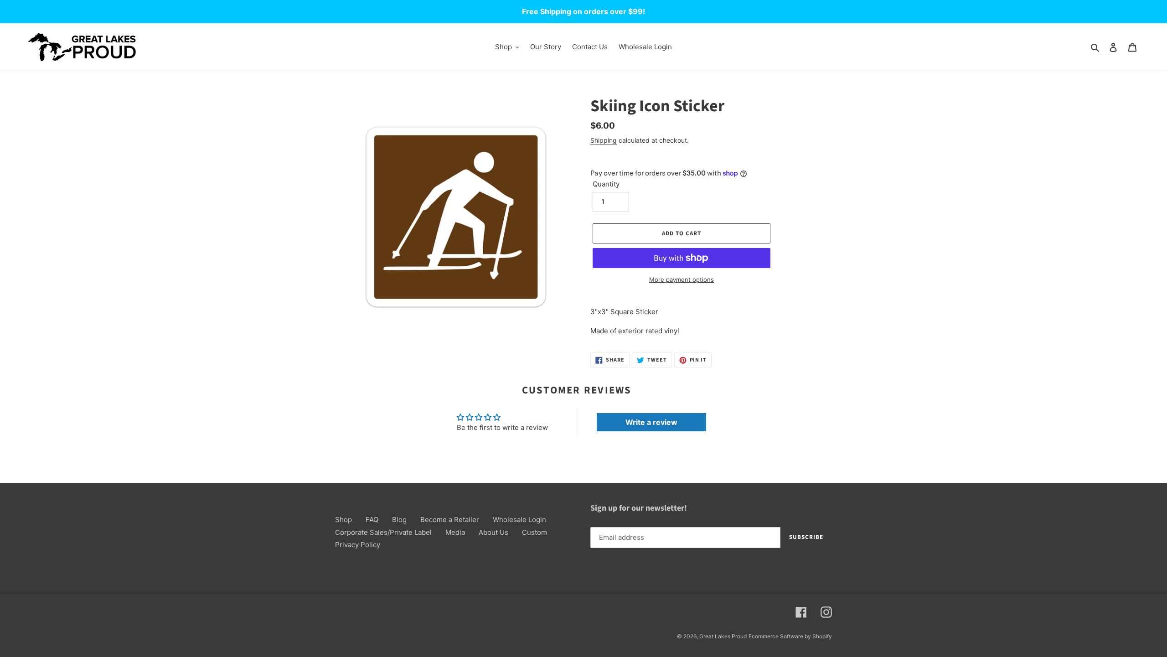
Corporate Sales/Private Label (383, 532)
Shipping (603, 140)
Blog (399, 519)
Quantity (606, 184)
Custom (534, 532)
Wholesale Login (519, 519)
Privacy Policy (357, 544)
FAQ (372, 519)
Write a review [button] (651, 422)
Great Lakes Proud (723, 636)
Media (455, 532)
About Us (493, 532)
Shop (343, 519)
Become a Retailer (449, 519)
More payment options (681, 279)
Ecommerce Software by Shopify (790, 636)
